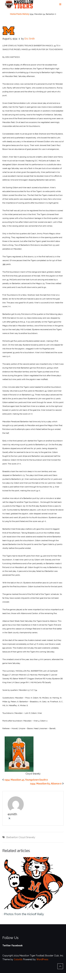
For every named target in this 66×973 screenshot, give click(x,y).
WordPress (42, 959)
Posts (19, 14)
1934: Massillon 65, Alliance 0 (46, 783)
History (25, 14)
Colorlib (18, 959)
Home (13, 14)
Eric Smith (30, 38)
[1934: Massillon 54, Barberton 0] (8, 30)
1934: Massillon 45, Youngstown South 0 (26, 779)
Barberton (12, 837)
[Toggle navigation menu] (60, 4)
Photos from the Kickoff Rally (24, 914)
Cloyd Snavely (27, 837)
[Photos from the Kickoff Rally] (33, 883)
